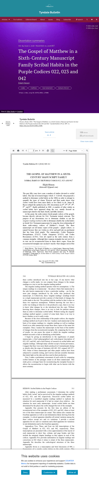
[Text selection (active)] (52, 151)
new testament (47, 88)
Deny (26, 472)
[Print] (18, 151)
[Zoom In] (66, 150)
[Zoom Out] (64, 150)
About (42, 19)
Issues (50, 19)
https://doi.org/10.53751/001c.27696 (34, 93)
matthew (34, 88)
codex (23, 88)
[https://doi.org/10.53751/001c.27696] (49, 258)
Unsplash (20, 111)
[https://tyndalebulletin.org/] (49, 260)
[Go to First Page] (22, 150)
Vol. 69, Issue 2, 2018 (26, 46)
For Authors (17, 19)
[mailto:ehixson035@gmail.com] (49, 186)
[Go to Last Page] (43, 150)
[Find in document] (87, 151)
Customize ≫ (50, 472)
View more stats (86, 141)
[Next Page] (39, 150)
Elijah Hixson (24, 83)
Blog (58, 19)
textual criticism (63, 88)
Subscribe (67, 19)
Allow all (73, 472)
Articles (4, 19)
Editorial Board (31, 19)
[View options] (13, 150)
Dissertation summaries (31, 40)
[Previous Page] (26, 150)
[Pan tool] (48, 151)
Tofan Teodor (11, 111)
